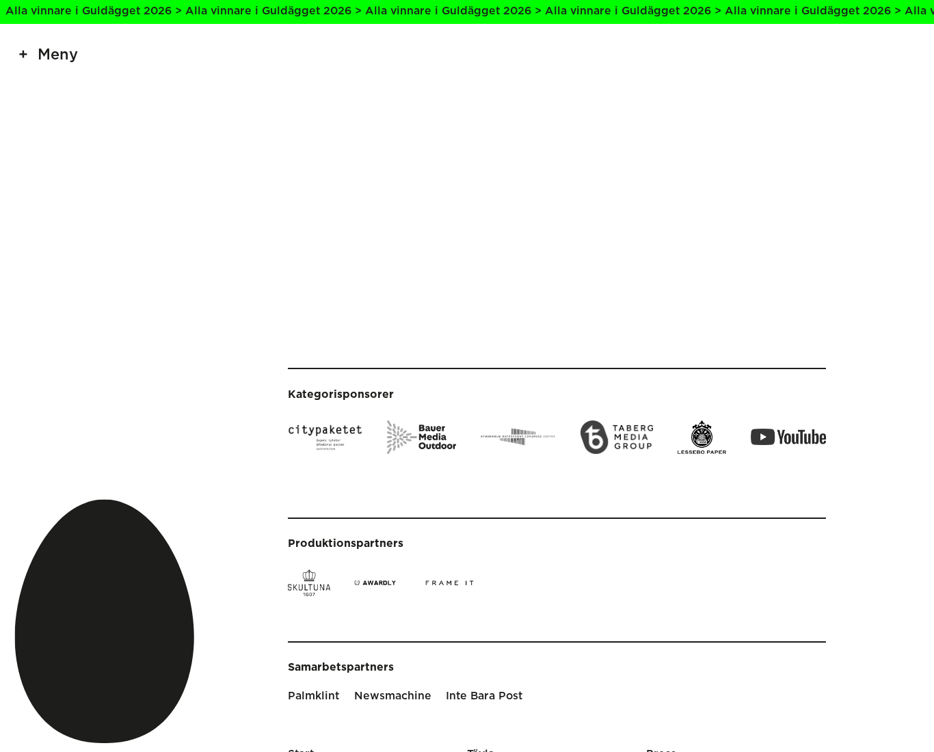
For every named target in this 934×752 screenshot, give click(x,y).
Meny (58, 55)
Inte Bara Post (484, 695)
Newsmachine (392, 695)
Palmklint (313, 695)
